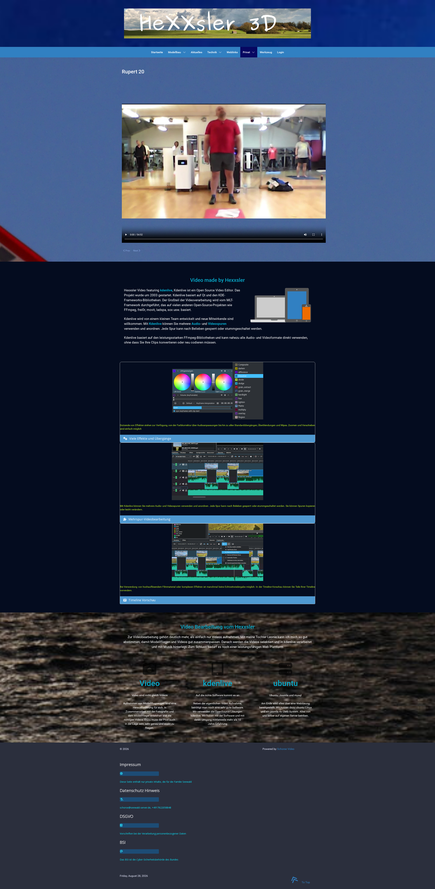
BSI (123, 842)
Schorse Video (285, 749)
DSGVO (126, 816)
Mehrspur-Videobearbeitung (149, 519)
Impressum (130, 764)
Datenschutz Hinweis (140, 790)
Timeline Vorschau (142, 600)
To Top (305, 882)
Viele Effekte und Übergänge (150, 438)
